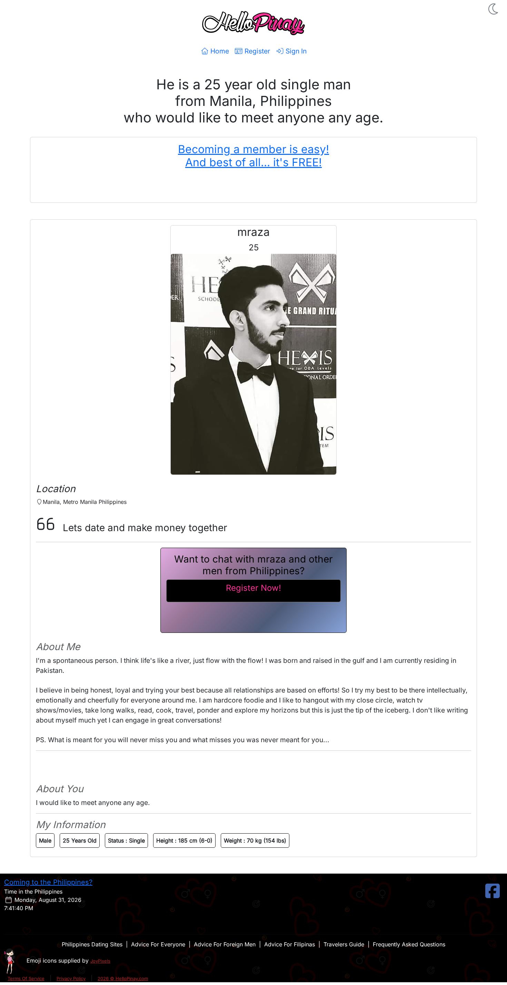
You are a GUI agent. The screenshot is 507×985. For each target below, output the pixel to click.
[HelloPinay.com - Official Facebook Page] (492, 895)
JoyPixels (100, 961)
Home (219, 51)
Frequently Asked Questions (409, 944)
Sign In (295, 51)
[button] (493, 8)
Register (256, 51)
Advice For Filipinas (289, 944)
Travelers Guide (344, 944)
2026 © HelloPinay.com (123, 978)
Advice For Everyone (158, 944)
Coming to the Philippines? (48, 882)
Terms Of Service (26, 978)
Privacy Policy (71, 978)
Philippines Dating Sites (92, 944)
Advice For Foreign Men (225, 944)
